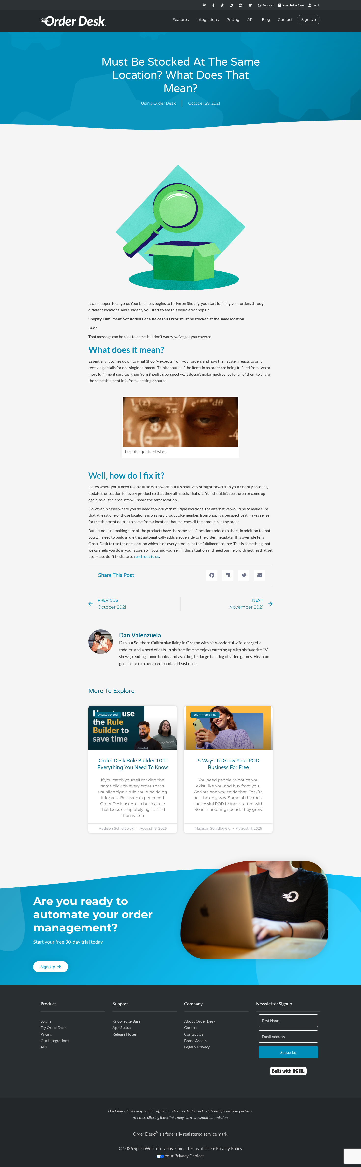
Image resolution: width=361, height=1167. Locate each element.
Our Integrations (55, 1040)
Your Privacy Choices (184, 1155)
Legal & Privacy (197, 1046)
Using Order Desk (158, 103)
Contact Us (193, 1034)
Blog (266, 19)
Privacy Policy (229, 1148)
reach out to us (146, 556)
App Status (121, 1027)
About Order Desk (199, 1021)
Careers (190, 1027)
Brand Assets (195, 1040)
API (250, 19)
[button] (211, 575)
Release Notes (124, 1034)
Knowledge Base (126, 1021)
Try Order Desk (53, 1027)
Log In (46, 1021)
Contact (285, 19)
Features (180, 19)
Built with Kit (288, 1071)
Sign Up (308, 19)
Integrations (207, 19)
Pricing (232, 19)
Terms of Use (199, 1148)
